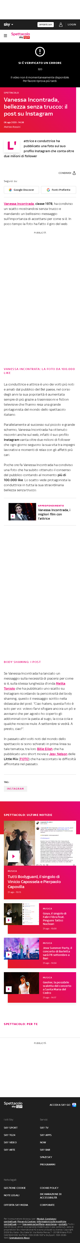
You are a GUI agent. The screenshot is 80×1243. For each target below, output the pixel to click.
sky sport (10, 1127)
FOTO (24, 759)
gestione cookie (15, 1187)
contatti (63, 1224)
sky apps (46, 1135)
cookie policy (49, 1187)
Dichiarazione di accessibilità (50, 1196)
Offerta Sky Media (16, 1205)
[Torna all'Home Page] (20, 36)
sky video (10, 1142)
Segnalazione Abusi (19, 1237)
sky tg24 (10, 1135)
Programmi (47, 1164)
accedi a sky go (60, 1104)
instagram (15, 788)
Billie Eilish (45, 749)
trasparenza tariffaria (33, 1224)
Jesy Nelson (58, 754)
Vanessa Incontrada (19, 204)
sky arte (9, 1149)
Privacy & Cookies (26, 1221)
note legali (11, 1195)
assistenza (51, 1224)
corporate (47, 1205)
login (72, 24)
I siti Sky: (9, 1119)
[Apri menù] (5, 36)
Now (43, 1142)
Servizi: (44, 1119)
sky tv (44, 1127)
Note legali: (10, 1179)
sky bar (45, 1149)
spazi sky (46, 1157)
